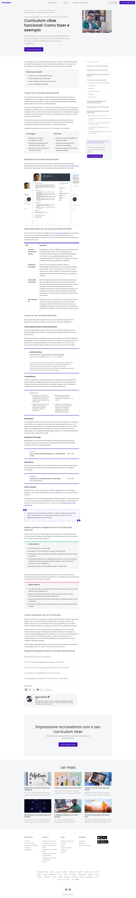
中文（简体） (66, 879)
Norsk (60, 874)
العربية (59, 879)
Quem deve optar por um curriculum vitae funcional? (98, 75)
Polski (66, 874)
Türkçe (54, 877)
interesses (59, 490)
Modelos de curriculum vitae (49, 846)
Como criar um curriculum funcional (96, 80)
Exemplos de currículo (49, 843)
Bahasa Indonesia (42, 872)
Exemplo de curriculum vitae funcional (97, 70)
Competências (92, 85)
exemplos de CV (31, 517)
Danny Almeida (34, 17)
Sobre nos (82, 841)
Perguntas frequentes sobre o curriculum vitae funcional (98, 111)
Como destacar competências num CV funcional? (98, 128)
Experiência (91, 94)
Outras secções (92, 97)
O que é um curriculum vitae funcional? (97, 66)
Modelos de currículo (49, 841)
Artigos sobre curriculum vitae (47, 10)
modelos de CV (74, 166)
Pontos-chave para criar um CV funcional (97, 107)
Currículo (27, 841)
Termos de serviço (66, 847)
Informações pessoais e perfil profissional (99, 83)
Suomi (97, 874)
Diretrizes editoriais (85, 845)
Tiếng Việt (47, 877)
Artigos (45, 862)
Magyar (45, 874)
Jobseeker (39, 634)
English (64, 872)
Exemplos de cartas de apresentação (49, 858)
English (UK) (72, 872)
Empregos (27, 847)
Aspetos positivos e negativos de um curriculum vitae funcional (96, 102)
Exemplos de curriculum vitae (50, 850)
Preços (66, 3)
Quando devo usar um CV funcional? (97, 115)
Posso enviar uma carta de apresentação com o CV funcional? (99, 123)
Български (75, 877)
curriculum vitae (62, 233)
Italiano (39, 874)
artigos (31, 646)
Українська (90, 877)
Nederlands (53, 874)
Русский (82, 877)
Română (90, 874)
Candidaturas (28, 850)
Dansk (52, 872)
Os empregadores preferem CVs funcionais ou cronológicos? (99, 132)
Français (96, 872)
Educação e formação (93, 91)
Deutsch (57, 872)
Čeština (60, 877)
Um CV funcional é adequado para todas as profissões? (99, 119)
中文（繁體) (75, 879)
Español (80, 872)
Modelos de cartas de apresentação (49, 854)
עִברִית (97, 877)
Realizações (91, 88)
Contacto (63, 843)
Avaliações (82, 843)
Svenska (39, 877)
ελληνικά (67, 877)
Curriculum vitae (29, 10)
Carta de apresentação (31, 845)
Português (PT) (82, 874)
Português (72, 874)
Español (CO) (88, 872)
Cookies (63, 852)
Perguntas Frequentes (80, 3)
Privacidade (64, 850)
